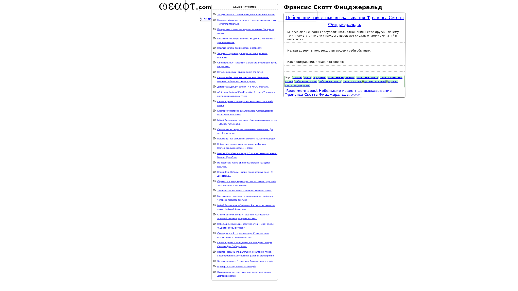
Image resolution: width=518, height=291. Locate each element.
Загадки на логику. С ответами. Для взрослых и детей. (245, 261)
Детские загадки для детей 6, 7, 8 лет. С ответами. (243, 86)
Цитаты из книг (352, 81)
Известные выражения (341, 77)
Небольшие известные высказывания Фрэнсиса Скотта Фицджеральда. (345, 20)
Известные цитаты (367, 77)
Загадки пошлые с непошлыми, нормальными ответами (246, 14)
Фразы (307, 77)
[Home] (185, 6)
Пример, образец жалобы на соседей (236, 266)
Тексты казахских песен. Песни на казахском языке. (244, 190)
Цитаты (297, 77)
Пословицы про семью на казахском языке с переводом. (246, 138)
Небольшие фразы (306, 81)
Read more (338, 93)
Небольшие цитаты (330, 81)
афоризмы (319, 77)
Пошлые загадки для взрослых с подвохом (239, 48)
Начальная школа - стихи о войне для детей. (240, 72)
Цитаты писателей (375, 81)
